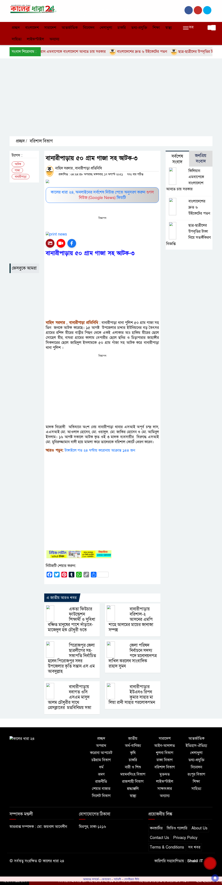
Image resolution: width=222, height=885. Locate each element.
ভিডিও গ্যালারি (177, 828)
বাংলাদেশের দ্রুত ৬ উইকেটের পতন (128, 51)
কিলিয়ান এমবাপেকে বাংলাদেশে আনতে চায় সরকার (55, 51)
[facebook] (188, 10)
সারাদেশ (50, 27)
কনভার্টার (156, 828)
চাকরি (122, 27)
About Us (199, 828)
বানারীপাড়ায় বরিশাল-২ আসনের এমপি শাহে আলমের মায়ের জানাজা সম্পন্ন (131, 619)
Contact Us (159, 837)
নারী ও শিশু (133, 767)
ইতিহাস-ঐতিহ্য (196, 745)
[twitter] (198, 10)
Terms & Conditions (167, 847)
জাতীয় (132, 738)
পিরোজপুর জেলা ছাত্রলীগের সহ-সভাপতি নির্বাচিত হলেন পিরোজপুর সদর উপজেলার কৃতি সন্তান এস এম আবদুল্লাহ (72, 658)
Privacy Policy (185, 837)
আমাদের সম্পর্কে (91, 879)
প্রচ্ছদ (16, 27)
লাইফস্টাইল (35, 39)
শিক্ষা (156, 27)
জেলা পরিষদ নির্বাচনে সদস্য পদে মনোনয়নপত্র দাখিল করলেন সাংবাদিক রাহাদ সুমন (133, 656)
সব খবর (194, 847)
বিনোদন (88, 27)
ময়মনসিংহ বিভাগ (132, 774)
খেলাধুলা (106, 27)
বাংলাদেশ (32, 27)
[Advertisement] (116, 101)
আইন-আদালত (164, 745)
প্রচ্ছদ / (21, 141)
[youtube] (207, 10)
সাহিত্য (16, 39)
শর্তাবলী (117, 879)
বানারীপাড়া (20, 177)
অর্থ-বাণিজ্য (133, 745)
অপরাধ (101, 745)
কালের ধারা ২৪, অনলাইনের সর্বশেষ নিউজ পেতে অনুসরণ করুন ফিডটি (102, 195)
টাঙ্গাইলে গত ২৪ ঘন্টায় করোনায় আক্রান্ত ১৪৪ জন (100, 450)
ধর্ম (101, 767)
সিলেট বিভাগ (101, 795)
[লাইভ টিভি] (61, 243)
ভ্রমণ (101, 774)
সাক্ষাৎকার (164, 788)
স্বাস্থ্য (168, 27)
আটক (18, 164)
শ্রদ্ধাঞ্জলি (133, 788)
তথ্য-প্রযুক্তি (139, 27)
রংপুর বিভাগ (196, 774)
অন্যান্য (54, 39)
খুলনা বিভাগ (164, 752)
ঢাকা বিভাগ (165, 759)
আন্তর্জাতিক (70, 27)
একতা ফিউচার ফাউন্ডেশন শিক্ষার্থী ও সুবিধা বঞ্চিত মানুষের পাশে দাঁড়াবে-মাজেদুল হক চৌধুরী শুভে (71, 619)
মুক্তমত (165, 774)
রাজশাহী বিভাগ (133, 781)
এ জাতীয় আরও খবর (61, 597)
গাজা (17, 170)
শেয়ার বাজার (101, 788)
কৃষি (132, 752)
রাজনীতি (101, 781)
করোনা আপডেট (101, 752)
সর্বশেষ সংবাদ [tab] (177, 159)
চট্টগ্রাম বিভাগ (101, 759)
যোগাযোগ (106, 879)
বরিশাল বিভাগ (41, 141)
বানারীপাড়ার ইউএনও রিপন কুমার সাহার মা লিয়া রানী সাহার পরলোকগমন (132, 694)
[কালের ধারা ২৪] (33, 8)
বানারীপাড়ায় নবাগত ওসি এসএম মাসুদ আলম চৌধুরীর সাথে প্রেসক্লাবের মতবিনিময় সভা (69, 697)
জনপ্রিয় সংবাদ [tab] (200, 158)
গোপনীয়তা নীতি (131, 879)
